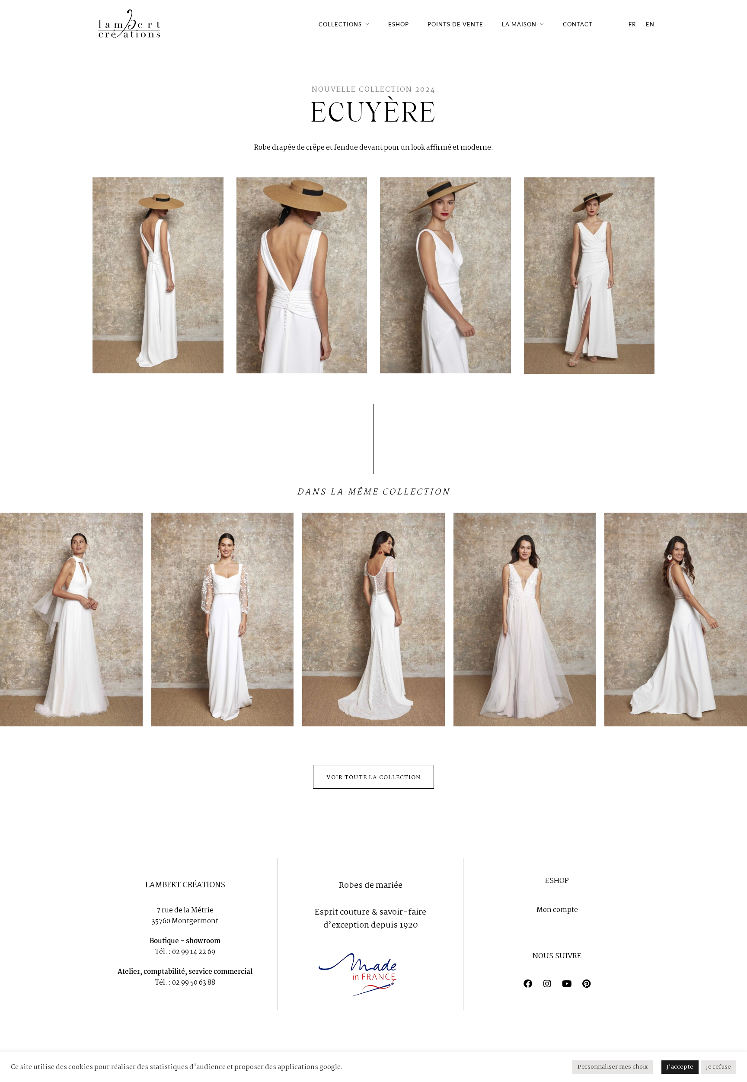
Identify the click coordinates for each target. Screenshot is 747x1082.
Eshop (398, 24)
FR (632, 24)
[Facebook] (527, 983)
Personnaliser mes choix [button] (613, 1067)
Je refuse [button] (718, 1067)
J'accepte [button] (680, 1067)
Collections (340, 24)
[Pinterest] (586, 983)
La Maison (519, 24)
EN (650, 24)
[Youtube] (566, 983)
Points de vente (455, 24)
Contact (578, 24)
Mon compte (557, 910)
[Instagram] (547, 983)
